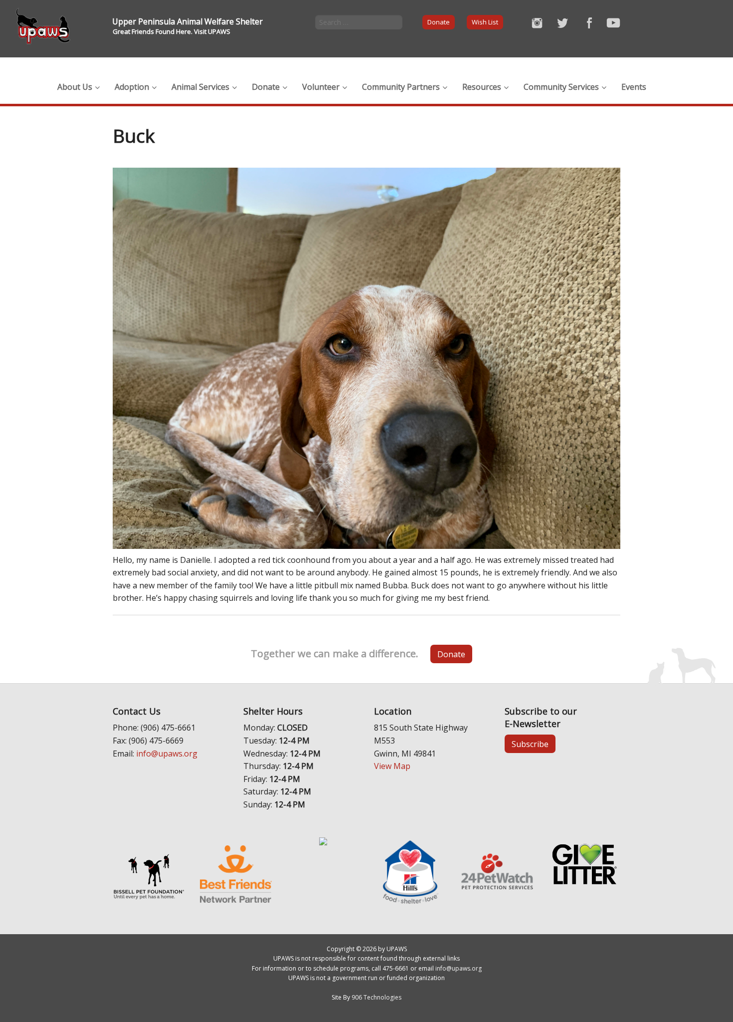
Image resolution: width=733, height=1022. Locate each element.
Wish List (485, 21)
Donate (438, 21)
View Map (392, 766)
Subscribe (530, 744)
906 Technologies (376, 997)
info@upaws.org (166, 753)
